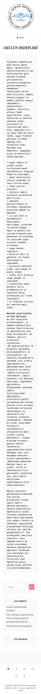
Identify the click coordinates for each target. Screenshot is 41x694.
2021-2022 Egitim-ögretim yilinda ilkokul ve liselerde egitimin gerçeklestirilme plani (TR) (20, 618)
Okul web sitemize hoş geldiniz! (19, 626)
